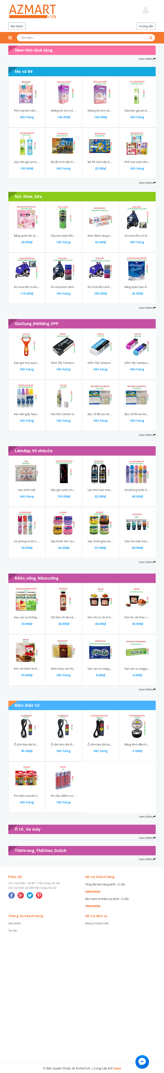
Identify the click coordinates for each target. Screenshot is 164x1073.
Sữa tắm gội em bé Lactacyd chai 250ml (39, 162)
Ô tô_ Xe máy (27, 829)
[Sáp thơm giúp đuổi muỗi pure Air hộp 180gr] (100, 523)
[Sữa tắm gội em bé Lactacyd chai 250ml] (27, 144)
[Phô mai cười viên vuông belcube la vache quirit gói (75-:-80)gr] (137, 144)
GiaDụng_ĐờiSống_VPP (37, 323)
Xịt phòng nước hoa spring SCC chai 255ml (41, 541)
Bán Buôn (17, 26)
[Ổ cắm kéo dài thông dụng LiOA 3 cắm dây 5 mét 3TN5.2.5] (27, 726)
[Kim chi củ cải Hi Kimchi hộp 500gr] (100, 599)
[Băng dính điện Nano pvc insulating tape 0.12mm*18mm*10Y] (137, 726)
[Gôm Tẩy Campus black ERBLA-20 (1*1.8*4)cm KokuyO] (63, 345)
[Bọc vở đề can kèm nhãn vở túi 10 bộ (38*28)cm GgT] (137, 396)
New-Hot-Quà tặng (34, 50)
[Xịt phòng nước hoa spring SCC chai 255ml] (27, 523)
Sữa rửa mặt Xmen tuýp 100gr (144, 541)
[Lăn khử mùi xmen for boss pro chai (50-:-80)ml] (100, 472)
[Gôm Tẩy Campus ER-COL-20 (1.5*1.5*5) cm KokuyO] (137, 345)
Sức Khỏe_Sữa (28, 196)
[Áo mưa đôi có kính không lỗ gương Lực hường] (27, 269)
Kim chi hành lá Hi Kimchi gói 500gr (36, 668)
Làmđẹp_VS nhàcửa (34, 450)
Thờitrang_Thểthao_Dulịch (40, 850)
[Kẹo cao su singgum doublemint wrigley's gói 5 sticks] (137, 650)
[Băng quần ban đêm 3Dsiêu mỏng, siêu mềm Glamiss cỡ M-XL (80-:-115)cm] (137, 269)
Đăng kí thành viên (97, 923)
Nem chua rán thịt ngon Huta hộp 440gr (77, 668)
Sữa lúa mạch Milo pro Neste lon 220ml (76, 235)
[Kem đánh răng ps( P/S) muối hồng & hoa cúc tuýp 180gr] (100, 217)
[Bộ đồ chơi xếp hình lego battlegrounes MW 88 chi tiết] (63, 144)
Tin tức (12, 930)
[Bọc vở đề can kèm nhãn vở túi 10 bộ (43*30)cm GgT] (100, 396)
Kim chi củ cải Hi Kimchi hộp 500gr (109, 617)
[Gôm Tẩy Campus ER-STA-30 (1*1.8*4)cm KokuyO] (100, 345)
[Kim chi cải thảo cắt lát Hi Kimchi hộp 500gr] (137, 599)
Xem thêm (146, 59)
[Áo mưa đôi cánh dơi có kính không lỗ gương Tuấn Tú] (100, 269)
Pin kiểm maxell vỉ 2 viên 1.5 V (33, 796)
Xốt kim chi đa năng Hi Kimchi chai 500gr (77, 617)
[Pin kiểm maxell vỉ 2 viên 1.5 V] (27, 778)
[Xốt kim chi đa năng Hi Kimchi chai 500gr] (63, 599)
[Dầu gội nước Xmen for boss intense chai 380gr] (63, 472)
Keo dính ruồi (27, 490)
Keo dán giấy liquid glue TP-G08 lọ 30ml (39, 414)
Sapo (117, 1068)
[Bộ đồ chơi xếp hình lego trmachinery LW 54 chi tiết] (100, 144)
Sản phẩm (14, 923)
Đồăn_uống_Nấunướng (37, 578)
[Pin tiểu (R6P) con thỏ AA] (63, 778)
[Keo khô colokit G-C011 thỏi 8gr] (63, 396)
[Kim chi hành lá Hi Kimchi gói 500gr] (27, 650)
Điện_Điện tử (27, 705)
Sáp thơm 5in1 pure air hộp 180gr (72, 541)
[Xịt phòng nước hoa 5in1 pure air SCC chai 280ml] (137, 472)
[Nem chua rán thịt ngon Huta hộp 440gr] (63, 650)
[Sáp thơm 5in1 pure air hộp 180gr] (63, 523)
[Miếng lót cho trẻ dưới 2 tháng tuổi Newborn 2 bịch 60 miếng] (100, 92)
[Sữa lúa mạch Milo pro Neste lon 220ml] (63, 217)
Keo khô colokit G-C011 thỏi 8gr (71, 414)
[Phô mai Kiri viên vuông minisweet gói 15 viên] (27, 92)
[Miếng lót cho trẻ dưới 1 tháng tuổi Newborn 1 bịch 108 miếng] (63, 92)
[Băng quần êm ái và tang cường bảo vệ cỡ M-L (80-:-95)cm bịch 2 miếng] (27, 217)
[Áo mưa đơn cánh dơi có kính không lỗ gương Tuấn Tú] (63, 269)
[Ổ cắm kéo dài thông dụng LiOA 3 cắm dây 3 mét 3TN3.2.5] (63, 726)
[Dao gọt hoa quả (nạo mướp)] (27, 345)
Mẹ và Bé (24, 71)
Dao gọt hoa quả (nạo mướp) (32, 363)
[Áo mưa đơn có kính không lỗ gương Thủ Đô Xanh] (137, 217)
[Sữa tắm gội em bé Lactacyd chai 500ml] (137, 92)
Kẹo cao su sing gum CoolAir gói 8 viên (112, 668)
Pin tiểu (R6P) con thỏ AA (67, 796)
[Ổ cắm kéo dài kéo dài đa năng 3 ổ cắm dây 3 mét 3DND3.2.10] (100, 726)
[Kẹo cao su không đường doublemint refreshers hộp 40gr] (27, 599)
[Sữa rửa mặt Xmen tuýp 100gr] (137, 523)
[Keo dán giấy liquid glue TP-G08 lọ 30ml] (27, 396)
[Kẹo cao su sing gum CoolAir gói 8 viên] (100, 650)
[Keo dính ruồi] (27, 472)
